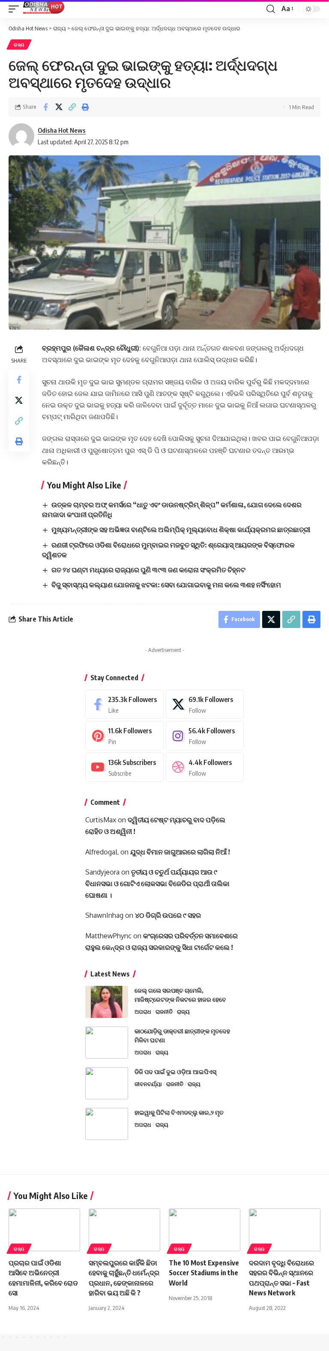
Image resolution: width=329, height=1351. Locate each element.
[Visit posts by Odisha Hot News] (21, 136)
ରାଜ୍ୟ (19, 44)
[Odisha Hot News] (44, 9)
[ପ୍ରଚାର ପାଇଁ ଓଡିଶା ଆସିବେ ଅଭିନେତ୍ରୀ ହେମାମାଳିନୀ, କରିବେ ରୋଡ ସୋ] (44, 1229)
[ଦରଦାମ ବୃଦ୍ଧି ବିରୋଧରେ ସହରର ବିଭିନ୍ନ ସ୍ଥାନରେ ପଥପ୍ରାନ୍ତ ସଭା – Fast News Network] (284, 1229)
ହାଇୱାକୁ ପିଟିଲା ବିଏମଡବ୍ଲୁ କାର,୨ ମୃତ (179, 1112)
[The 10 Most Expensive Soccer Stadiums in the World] (204, 1229)
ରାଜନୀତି (164, 1011)
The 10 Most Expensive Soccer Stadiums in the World (204, 1273)
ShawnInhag (104, 915)
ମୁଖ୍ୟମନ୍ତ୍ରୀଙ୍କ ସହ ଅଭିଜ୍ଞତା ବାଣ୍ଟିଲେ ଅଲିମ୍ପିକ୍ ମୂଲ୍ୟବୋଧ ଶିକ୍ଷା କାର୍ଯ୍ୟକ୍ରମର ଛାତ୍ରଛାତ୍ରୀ (180, 529)
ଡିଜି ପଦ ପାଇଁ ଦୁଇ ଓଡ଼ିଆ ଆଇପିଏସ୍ (175, 1071)
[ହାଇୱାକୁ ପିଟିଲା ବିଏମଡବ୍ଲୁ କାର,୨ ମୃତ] (106, 1124)
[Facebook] (124, 704)
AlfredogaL (102, 852)
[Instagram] (205, 735)
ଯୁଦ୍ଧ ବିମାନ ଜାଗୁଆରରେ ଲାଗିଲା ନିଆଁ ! (180, 852)
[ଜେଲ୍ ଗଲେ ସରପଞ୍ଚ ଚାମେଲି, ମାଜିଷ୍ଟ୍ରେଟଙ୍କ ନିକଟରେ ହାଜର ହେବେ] (106, 1002)
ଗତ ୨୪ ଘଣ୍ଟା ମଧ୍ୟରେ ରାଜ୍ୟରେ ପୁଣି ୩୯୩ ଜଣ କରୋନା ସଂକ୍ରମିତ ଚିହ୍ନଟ (148, 569)
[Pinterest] (124, 735)
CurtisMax (100, 819)
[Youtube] (124, 767)
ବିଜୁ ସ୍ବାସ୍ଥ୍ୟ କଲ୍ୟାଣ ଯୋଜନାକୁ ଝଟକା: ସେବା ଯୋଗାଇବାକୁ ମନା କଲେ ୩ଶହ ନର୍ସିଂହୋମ (166, 584)
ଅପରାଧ (143, 1011)
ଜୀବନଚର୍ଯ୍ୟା (148, 1083)
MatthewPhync (108, 935)
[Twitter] (205, 704)
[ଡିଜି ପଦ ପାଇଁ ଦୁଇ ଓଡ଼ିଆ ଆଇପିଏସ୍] (106, 1083)
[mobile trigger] (16, 9)
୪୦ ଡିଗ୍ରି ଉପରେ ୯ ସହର (168, 915)
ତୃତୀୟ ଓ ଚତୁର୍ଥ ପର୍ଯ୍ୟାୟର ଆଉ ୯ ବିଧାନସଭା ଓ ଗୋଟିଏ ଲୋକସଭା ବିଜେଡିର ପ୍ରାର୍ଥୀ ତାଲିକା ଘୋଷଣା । (157, 883)
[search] (270, 9)
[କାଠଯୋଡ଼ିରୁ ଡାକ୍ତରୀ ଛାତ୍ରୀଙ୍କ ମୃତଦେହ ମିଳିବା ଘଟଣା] (106, 1043)
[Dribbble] (205, 767)
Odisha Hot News (62, 130)
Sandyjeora (102, 872)
